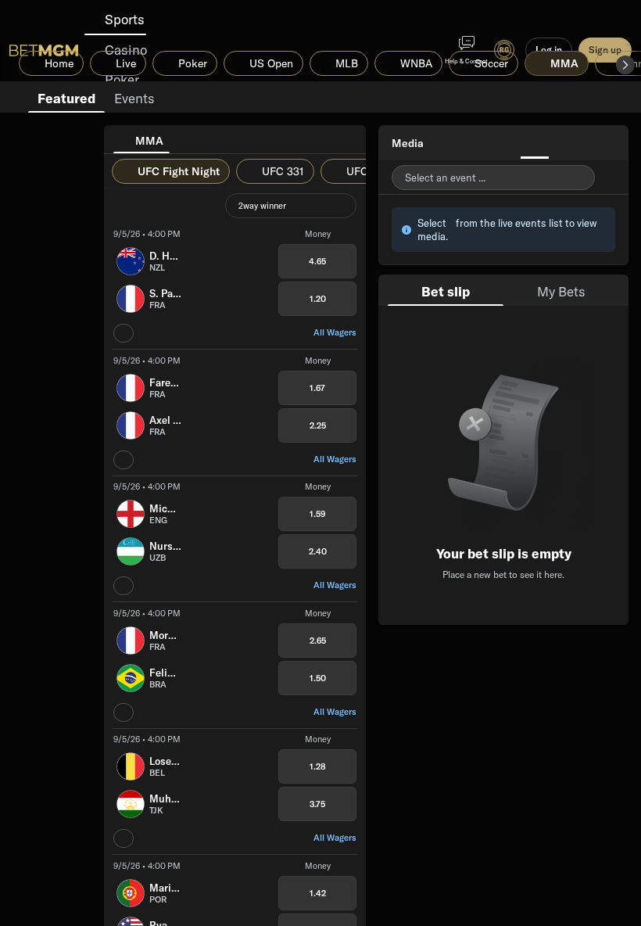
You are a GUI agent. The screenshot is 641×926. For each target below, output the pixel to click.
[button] (625, 65)
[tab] (66, 97)
